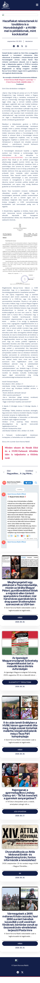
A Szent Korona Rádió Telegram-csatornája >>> (20, 80)
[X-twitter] (22, 972)
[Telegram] (18, 972)
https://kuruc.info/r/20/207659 (12, 157)
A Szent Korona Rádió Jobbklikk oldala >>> (20, 82)
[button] (14, 46)
